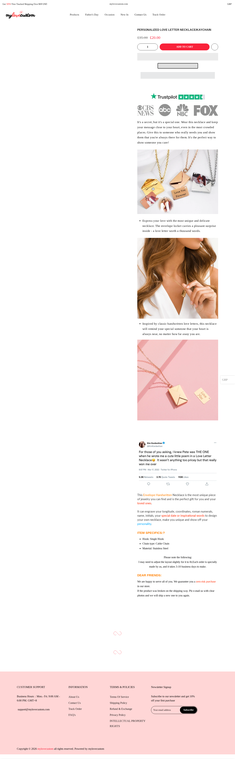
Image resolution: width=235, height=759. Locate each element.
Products (74, 14)
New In (125, 14)
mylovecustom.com (119, 4)
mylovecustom (96, 748)
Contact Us (140, 14)
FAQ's (72, 714)
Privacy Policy (118, 714)
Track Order (158, 14)
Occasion (110, 14)
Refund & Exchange (121, 708)
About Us (73, 696)
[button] (177, 56)
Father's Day (92, 14)
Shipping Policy (118, 702)
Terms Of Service (119, 696)
